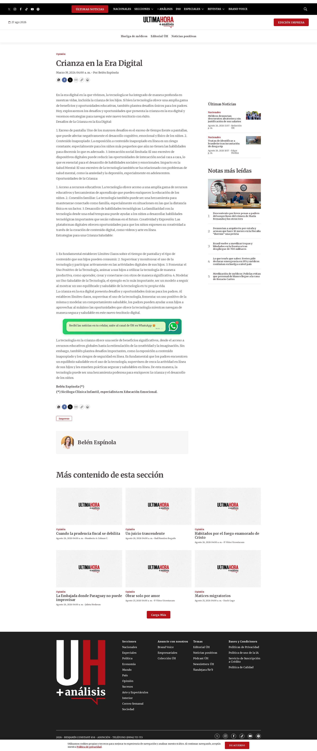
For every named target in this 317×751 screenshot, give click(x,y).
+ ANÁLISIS (165, 9)
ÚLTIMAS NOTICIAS (90, 9)
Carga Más (158, 615)
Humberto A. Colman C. (96, 538)
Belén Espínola (97, 442)
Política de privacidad (89, 747)
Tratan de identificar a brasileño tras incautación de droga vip (224, 143)
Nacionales (214, 112)
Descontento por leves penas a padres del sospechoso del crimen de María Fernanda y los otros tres (236, 216)
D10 (178, 9)
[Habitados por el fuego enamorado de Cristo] (228, 506)
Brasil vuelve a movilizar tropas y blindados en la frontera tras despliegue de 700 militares (232, 246)
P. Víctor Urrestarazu (234, 542)
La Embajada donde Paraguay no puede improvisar (89, 598)
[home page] (158, 22)
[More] (152, 9)
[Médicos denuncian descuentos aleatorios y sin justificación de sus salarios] (253, 115)
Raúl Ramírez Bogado (165, 538)
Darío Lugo (229, 600)
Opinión (60, 54)
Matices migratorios (213, 596)
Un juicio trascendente (145, 533)
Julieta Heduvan (93, 604)
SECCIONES (142, 9)
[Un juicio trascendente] (158, 506)
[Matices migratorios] (228, 568)
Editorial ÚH (159, 36)
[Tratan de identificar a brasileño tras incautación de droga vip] (253, 140)
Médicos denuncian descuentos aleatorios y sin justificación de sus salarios (224, 118)
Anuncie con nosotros (173, 641)
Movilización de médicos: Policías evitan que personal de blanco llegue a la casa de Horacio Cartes (237, 276)
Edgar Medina (235, 151)
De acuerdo (237, 745)
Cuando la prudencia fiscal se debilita (88, 533)
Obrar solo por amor (142, 596)
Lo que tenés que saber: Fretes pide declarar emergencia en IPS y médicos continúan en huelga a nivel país (236, 261)
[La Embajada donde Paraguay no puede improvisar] (89, 568)
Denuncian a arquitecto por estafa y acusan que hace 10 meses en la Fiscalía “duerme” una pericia (237, 231)
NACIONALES (122, 9)
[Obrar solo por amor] (158, 568)
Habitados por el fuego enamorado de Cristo (227, 535)
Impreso (64, 418)
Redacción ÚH (236, 126)
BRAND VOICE (238, 9)
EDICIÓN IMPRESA (291, 22)
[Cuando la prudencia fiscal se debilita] (89, 506)
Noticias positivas (183, 36)
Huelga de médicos (134, 36)
